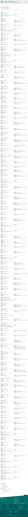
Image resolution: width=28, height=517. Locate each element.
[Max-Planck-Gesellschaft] (10, 512)
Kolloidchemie (16, 502)
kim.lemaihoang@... (5, 224)
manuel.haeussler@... (19, 175)
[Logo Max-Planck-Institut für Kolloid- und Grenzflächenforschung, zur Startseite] (13, 2)
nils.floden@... (18, 122)
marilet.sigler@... (18, 358)
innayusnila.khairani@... (19, 208)
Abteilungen (16, 498)
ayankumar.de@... (18, 76)
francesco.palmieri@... (19, 288)
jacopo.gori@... (18, 170)
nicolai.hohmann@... (18, 192)
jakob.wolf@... (5, 439)
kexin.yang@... (5, 455)
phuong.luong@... (18, 236)
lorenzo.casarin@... (5, 44)
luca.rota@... (4, 335)
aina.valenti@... (5, 375)
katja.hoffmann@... (18, 186)
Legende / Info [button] (3, 483)
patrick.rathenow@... (18, 319)
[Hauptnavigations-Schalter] (26, 2)
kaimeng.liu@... (5, 230)
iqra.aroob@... (18, 20)
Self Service (7, 506)
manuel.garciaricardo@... (19, 150)
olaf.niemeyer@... (18, 278)
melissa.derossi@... (18, 82)
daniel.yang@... (18, 444)
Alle (16, 9)
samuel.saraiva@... (18, 396)
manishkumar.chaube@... (6, 54)
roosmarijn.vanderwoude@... (19, 380)
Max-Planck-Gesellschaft (20, 506)
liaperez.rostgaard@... (5, 330)
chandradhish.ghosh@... (6, 166)
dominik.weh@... (18, 422)
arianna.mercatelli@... (5, 273)
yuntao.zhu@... (5, 477)
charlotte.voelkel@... (18, 402)
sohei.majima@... (5, 257)
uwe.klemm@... (5, 214)
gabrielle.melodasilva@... (6, 268)
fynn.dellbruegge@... (5, 93)
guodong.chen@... (5, 60)
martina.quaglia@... (5, 310)
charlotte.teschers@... (19, 369)
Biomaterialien (16, 499)
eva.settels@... (18, 353)
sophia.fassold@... (18, 112)
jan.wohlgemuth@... (5, 433)
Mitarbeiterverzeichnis (4, 499)
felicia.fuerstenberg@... (19, 139)
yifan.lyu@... (17, 251)
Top (26, 495)
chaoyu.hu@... (18, 197)
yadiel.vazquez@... (18, 385)
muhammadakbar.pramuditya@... (7, 299)
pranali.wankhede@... (5, 417)
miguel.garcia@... (5, 145)
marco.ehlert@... (18, 107)
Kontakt (2, 498)
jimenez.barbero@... (5, 25)
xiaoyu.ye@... (4, 460)
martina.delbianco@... (19, 88)
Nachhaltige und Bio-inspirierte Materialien (19, 503)
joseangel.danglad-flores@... (19, 66)
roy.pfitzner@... (18, 294)
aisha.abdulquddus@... (6, 14)
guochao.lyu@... (5, 246)
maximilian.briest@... (18, 39)
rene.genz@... (17, 161)
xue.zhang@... (5, 466)
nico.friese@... (18, 128)
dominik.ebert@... (5, 102)
